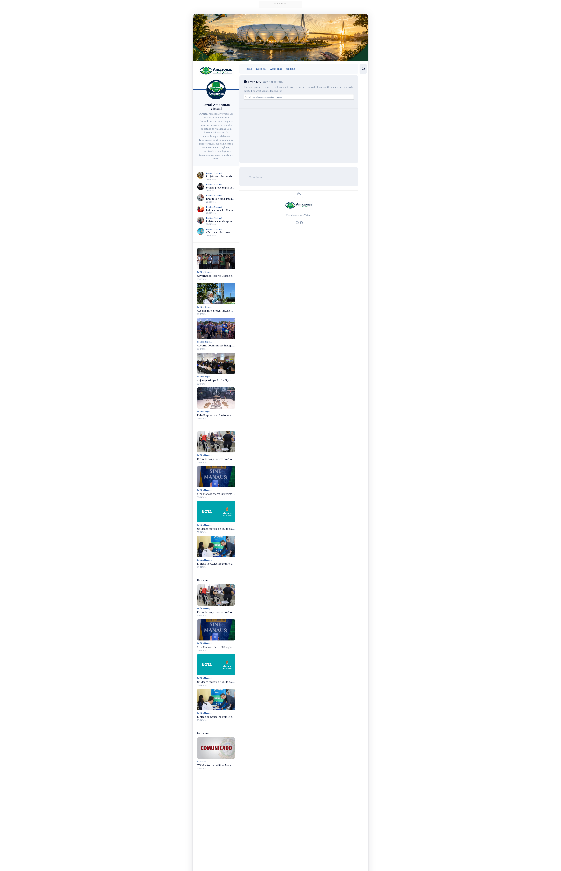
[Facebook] (301, 222)
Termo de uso (255, 177)
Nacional (261, 68)
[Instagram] (297, 222)
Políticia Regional (204, 272)
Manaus (290, 68)
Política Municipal (204, 455)
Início (249, 68)
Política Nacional (214, 173)
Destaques (201, 761)
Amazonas (276, 68)
